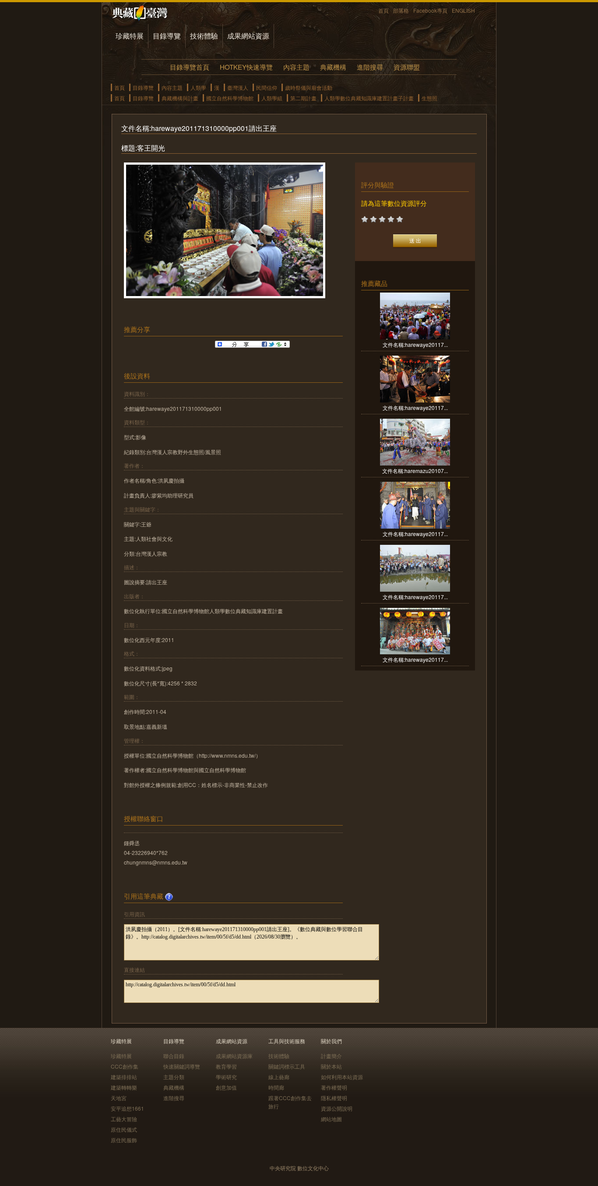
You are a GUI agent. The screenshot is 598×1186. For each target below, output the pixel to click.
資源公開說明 (336, 1108)
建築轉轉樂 (124, 1087)
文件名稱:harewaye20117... (415, 344)
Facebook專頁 (430, 10)
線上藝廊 (278, 1076)
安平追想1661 (127, 1108)
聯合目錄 (173, 1055)
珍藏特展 (130, 36)
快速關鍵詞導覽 (181, 1066)
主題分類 (173, 1076)
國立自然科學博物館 (229, 98)
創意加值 (226, 1087)
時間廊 (276, 1087)
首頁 (383, 10)
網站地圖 (331, 1118)
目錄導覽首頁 (189, 66)
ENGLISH (463, 10)
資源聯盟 (407, 66)
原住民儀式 (124, 1129)
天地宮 (119, 1097)
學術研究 (226, 1076)
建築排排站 (124, 1076)
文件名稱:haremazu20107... (415, 470)
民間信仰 (266, 87)
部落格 (401, 10)
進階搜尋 (370, 66)
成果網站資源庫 (234, 1055)
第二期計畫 (303, 98)
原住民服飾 (124, 1140)
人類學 (198, 87)
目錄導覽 (167, 36)
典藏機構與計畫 (180, 98)
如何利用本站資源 (342, 1076)
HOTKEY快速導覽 (246, 66)
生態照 (429, 98)
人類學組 (271, 98)
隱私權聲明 (334, 1097)
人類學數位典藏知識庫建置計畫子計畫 (369, 98)
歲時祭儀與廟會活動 (308, 87)
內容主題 (296, 66)
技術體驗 (204, 36)
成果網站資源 (248, 36)
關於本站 (331, 1066)
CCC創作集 (124, 1066)
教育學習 (226, 1066)
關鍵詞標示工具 (286, 1066)
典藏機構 (333, 66)
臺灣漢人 (237, 87)
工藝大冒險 (124, 1118)
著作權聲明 (334, 1087)
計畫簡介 (331, 1055)
